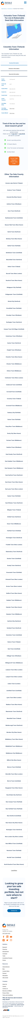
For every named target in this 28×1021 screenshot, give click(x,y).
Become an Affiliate (7, 990)
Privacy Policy (6, 992)
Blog (4, 969)
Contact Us (5, 988)
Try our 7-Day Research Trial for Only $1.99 (14, 161)
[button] (25, 2)
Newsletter (5, 975)
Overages (5, 953)
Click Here (12, 108)
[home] (6, 3)
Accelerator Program (7, 958)
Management (6, 951)
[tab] (14, 63)
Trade (4, 955)
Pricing (4, 960)
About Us (5, 984)
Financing (5, 949)
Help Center (5, 977)
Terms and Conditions (8, 995)
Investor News (6, 971)
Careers (4, 986)
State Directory (6, 966)
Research (5, 947)
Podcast (4, 973)
